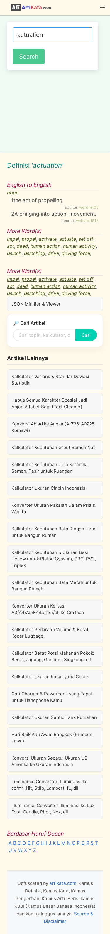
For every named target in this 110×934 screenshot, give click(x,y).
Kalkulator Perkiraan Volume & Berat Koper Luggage (50, 633)
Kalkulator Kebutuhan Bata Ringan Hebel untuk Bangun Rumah (54, 532)
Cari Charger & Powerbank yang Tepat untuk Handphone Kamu (52, 697)
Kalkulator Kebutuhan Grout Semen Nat (53, 447)
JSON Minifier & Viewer (36, 304)
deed (22, 246)
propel (29, 239)
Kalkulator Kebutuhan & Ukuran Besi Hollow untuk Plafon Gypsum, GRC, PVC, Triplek (53, 558)
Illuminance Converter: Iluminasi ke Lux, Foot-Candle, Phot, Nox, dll (53, 809)
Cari (86, 335)
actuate (67, 239)
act (10, 246)
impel (13, 239)
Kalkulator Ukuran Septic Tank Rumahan (54, 717)
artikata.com (62, 883)
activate (48, 239)
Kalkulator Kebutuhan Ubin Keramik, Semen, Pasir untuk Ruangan (49, 468)
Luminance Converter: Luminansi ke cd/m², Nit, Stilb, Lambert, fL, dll (49, 785)
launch (14, 253)
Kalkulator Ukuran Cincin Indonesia (48, 488)
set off (86, 239)
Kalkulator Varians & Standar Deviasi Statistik (50, 380)
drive (53, 253)
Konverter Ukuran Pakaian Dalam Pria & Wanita (53, 508)
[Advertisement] (55, 110)
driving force (76, 253)
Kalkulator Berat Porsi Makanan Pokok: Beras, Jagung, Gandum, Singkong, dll (52, 656)
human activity (79, 246)
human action (45, 246)
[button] (102, 7)
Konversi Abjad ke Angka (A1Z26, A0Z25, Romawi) (53, 427)
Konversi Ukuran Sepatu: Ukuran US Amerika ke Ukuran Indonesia (49, 761)
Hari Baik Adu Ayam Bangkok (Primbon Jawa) (51, 738)
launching (34, 253)
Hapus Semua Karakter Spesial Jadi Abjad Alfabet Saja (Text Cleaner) (49, 403)
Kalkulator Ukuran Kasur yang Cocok (50, 676)
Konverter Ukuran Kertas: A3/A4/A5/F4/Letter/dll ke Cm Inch (47, 609)
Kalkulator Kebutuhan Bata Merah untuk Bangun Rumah (54, 586)
